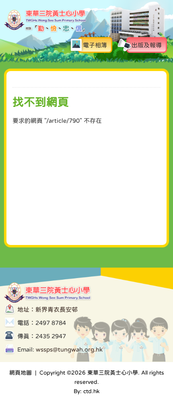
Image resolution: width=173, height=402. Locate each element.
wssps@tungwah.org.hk (69, 349)
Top (140, 360)
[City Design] (45, 31)
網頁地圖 (20, 372)
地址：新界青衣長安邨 (47, 309)
